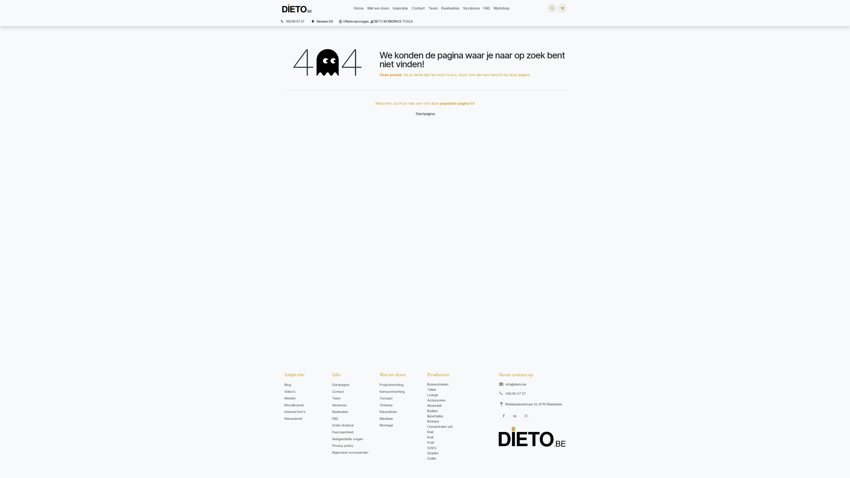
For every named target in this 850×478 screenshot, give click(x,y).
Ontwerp (386, 405)
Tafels (431, 389)
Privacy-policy (342, 445)
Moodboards (294, 405)
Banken (432, 411)
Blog (287, 385)
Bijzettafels (435, 416)
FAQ (335, 418)
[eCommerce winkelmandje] (562, 8)
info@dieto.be (516, 384)
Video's (290, 391)
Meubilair (386, 418)
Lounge (432, 395)
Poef (430, 442)
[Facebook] (503, 415)
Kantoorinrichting (392, 391)
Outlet (431, 458)
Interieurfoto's (294, 412)
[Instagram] (526, 415)
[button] (552, 8)
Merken (290, 398)
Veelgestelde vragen (347, 439)
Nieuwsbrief (293, 418)
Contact (338, 391)
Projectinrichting (392, 385)
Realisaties (340, 412)
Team (336, 398)
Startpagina (425, 114)
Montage (386, 425)
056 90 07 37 (516, 393)
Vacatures (339, 405)
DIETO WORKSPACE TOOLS (393, 21)
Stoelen (433, 453)
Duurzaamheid (343, 432)
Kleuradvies (388, 412)
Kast (430, 432)
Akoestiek (434, 405)
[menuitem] (358, 8)
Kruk (430, 437)
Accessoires (436, 400)
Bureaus (433, 421)
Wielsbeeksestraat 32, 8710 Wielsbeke (533, 404)
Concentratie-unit (440, 426)
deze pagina (519, 75)
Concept (386, 398)
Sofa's (431, 448)
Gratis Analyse (343, 425)
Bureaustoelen (437, 384)
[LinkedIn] (514, 415)
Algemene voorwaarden (350, 452)
